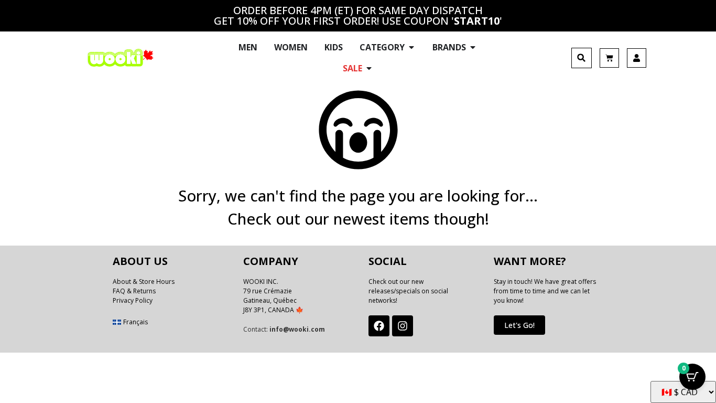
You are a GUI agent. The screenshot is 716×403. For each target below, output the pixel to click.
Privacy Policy (133, 300)
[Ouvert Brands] (473, 47)
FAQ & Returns (134, 291)
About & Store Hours (144, 281)
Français (135, 321)
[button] (581, 58)
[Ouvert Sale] (369, 68)
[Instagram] (402, 325)
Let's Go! (519, 325)
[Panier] (609, 58)
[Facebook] (378, 325)
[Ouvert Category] (411, 47)
